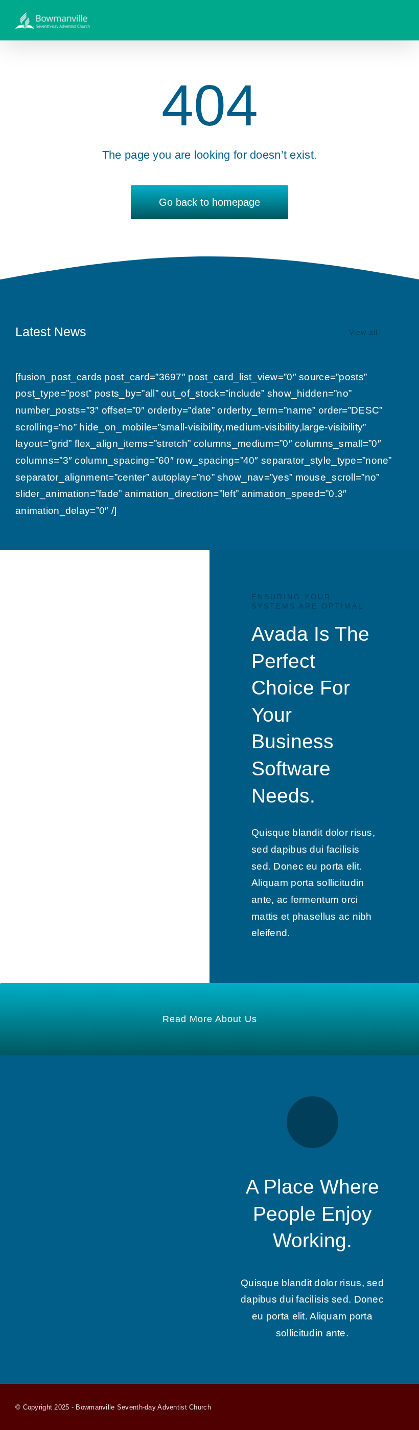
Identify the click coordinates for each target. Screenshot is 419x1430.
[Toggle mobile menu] (399, 19)
